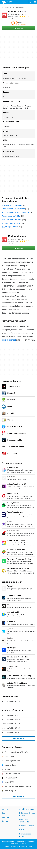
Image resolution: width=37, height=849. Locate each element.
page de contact (9, 340)
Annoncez (5, 817)
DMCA (21, 830)
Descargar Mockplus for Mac (12, 205)
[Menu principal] (35, 2)
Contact (4, 813)
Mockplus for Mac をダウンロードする (16, 212)
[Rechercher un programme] (31, 2)
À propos (5, 809)
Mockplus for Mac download (12, 220)
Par (16, 14)
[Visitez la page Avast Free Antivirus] (18, 23)
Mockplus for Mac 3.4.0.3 (11, 719)
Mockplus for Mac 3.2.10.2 (11, 732)
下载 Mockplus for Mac (10, 227)
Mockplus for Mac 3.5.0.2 (11, 715)
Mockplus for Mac (17, 11)
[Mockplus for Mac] (4, 15)
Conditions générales (27, 809)
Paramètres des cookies (25, 835)
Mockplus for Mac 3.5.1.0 (11, 701)
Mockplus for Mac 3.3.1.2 (11, 728)
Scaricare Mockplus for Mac (12, 223)
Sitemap (5, 821)
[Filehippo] (7, 2)
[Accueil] (2, 8)
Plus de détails (18, 738)
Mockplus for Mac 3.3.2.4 (11, 724)
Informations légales (26, 826)
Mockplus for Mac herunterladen (13, 209)
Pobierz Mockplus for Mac (11, 216)
